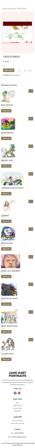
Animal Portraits (17, 405)
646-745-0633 (19, 433)
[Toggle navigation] (31, 3)
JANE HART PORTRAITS (16, 3)
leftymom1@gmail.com (19, 437)
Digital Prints (17, 411)
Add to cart (9, 70)
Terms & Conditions (17, 420)
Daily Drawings (15, 75)
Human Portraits (17, 408)
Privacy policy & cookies (17, 423)
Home (17, 403)
